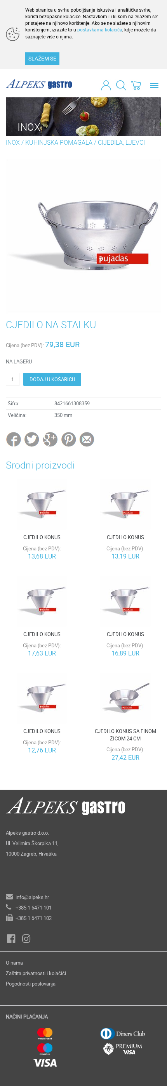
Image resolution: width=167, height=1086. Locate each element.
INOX (13, 142)
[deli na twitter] (32, 438)
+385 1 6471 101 (34, 907)
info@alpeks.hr (32, 897)
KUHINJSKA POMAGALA (58, 142)
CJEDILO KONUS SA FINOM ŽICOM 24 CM (125, 735)
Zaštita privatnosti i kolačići (36, 973)
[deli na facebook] (14, 438)
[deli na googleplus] (50, 438)
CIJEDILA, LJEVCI (121, 142)
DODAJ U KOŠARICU (52, 379)
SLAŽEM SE (42, 58)
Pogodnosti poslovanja (31, 983)
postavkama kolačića (99, 29)
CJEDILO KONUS (42, 537)
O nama (14, 962)
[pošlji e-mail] (87, 438)
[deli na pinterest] (68, 438)
